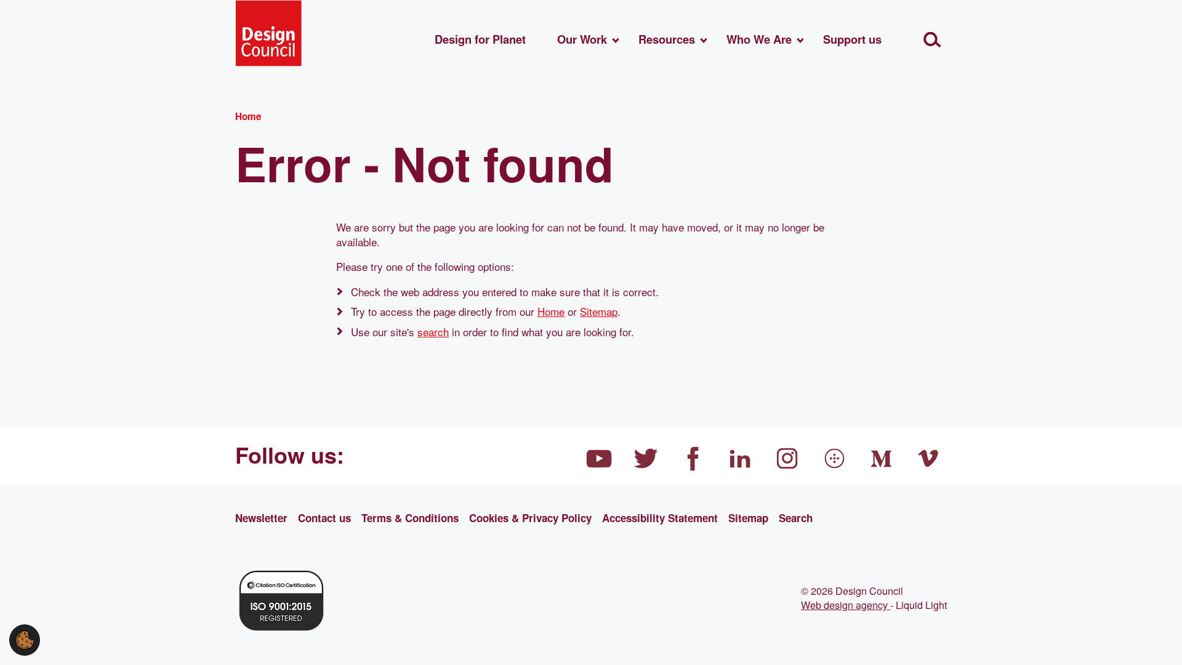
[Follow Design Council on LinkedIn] (740, 458)
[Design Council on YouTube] (599, 458)
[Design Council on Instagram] (787, 458)
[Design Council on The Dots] (834, 458)
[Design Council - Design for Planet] (268, 33)
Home (551, 311)
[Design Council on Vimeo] (929, 458)
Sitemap (598, 311)
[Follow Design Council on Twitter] (646, 458)
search (433, 331)
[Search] (932, 39)
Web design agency (845, 604)
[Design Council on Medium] (881, 458)
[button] (24, 638)
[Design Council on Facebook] (693, 458)
